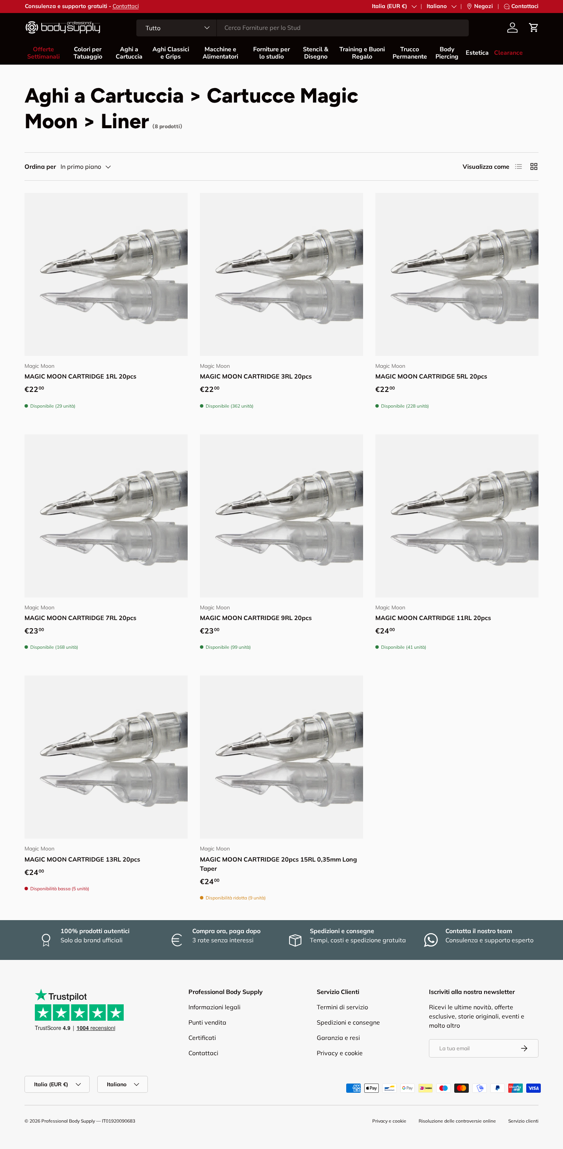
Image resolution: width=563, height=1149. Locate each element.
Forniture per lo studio (271, 53)
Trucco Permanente (410, 53)
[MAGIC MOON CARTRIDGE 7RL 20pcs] (106, 515)
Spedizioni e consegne (348, 1022)
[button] (533, 27)
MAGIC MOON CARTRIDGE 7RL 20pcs (80, 618)
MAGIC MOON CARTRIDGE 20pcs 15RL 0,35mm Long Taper (278, 863)
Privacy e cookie (340, 1053)
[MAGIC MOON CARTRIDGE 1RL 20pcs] (106, 274)
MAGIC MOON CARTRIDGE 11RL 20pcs (433, 618)
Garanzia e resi (338, 1037)
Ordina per (40, 166)
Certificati (202, 1037)
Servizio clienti (523, 1121)
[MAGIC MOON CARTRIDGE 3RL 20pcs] (281, 274)
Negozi (483, 6)
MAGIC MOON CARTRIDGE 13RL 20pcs (82, 859)
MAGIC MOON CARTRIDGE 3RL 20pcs (256, 376)
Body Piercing (446, 53)
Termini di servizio (342, 1007)
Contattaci (126, 6)
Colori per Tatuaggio (88, 53)
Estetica (477, 53)
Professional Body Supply (68, 1121)
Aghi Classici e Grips (170, 53)
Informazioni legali (214, 1007)
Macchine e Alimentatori (220, 53)
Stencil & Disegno (316, 53)
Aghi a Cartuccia (129, 53)
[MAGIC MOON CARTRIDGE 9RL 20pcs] (281, 515)
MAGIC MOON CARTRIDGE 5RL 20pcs (431, 376)
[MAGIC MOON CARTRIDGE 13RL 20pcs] (106, 757)
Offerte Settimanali (43, 53)
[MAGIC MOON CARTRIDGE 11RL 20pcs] (456, 515)
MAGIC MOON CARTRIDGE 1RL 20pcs (80, 376)
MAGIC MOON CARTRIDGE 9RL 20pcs (256, 618)
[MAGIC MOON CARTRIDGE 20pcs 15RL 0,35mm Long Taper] (281, 757)
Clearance (508, 53)
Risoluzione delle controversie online (457, 1121)
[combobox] (302, 27)
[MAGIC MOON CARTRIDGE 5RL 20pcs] (456, 274)
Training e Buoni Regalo (362, 53)
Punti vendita (207, 1022)
